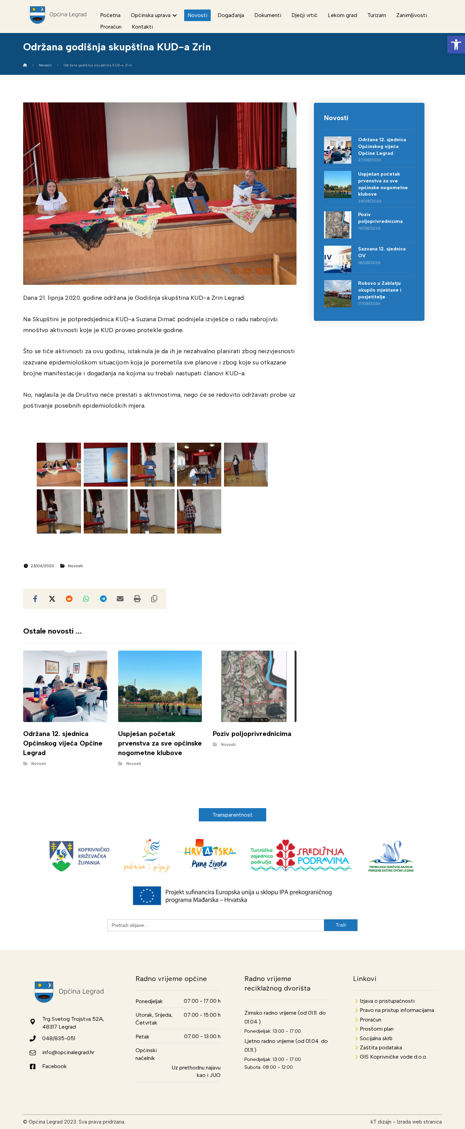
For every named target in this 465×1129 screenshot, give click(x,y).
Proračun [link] (370, 1019)
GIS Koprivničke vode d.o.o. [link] (393, 1056)
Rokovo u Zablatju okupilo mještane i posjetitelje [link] (379, 289)
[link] (456, 44)
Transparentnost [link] (232, 815)
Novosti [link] (75, 565)
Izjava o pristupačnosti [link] (387, 1001)
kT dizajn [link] (381, 1122)
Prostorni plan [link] (377, 1029)
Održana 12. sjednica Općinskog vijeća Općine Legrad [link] (382, 146)
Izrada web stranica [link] (419, 1122)
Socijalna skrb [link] (376, 1038)
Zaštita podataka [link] (381, 1047)
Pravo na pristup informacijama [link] (397, 1010)
